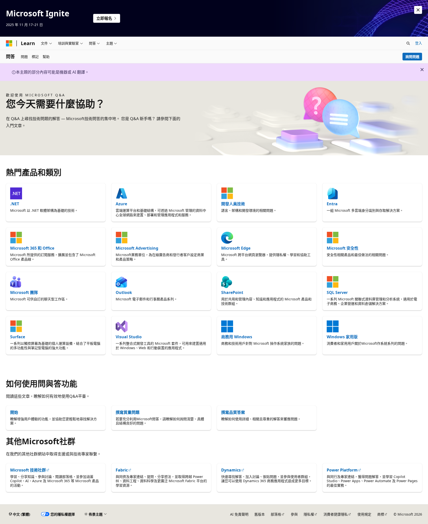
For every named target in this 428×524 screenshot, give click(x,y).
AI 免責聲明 (239, 514)
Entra (332, 203)
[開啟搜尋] (408, 43)
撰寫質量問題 (127, 412)
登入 (418, 43)
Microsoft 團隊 (24, 292)
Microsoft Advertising (137, 248)
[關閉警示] (418, 10)
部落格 (276, 514)
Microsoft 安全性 (342, 248)
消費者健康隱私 (335, 514)
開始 (14, 412)
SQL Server (337, 292)
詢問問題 (412, 56)
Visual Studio (129, 336)
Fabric (122, 470)
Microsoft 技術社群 (28, 470)
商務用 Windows (236, 336)
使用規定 (364, 514)
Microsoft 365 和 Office (32, 248)
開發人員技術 (233, 203)
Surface (17, 336)
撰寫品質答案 (233, 412)
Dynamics (231, 470)
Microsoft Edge (235, 248)
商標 (380, 514)
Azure (121, 203)
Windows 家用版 (342, 336)
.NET (14, 203)
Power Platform (342, 470)
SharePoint (232, 292)
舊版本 (259, 514)
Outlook (124, 292)
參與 (294, 514)
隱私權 (309, 514)
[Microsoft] (9, 43)
